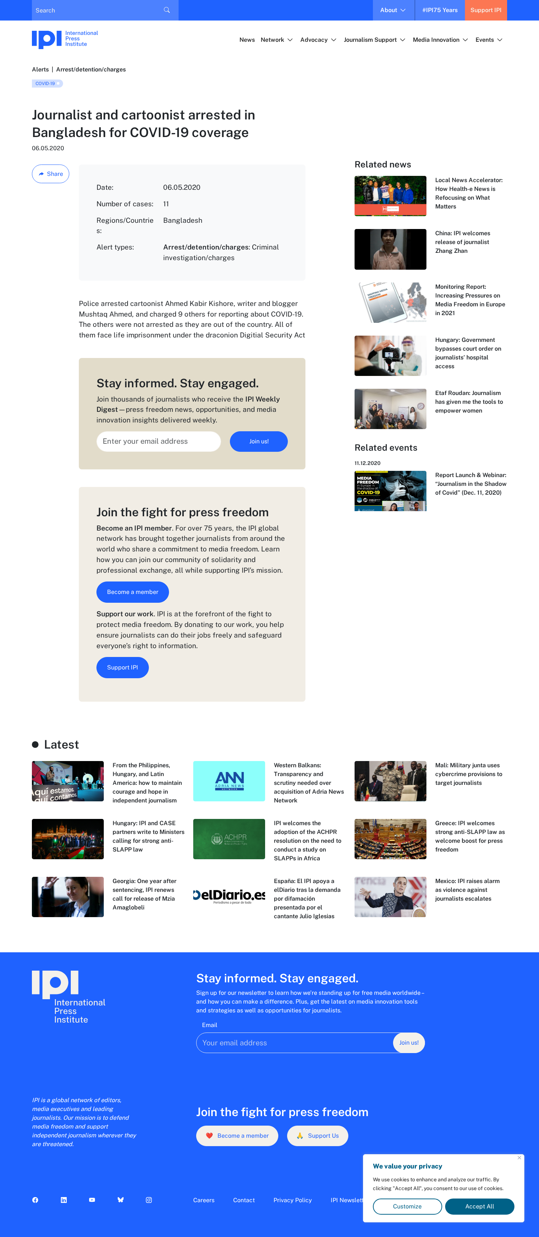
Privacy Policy (293, 1200)
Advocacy (314, 39)
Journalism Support (370, 39)
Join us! (259, 441)
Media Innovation (436, 39)
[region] (443, 1188)
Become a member (132, 591)
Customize (407, 1206)
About (388, 10)
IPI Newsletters (351, 1200)
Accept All (479, 1206)
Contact (244, 1200)
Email (209, 1025)
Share (55, 173)
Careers (203, 1200)
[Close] (519, 1157)
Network (272, 39)
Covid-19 (45, 83)
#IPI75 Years (440, 10)
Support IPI (486, 10)
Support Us (317, 1135)
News (247, 39)
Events (485, 39)
